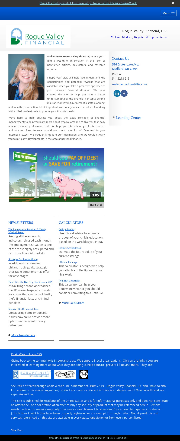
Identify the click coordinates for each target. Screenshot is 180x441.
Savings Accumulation (70, 248)
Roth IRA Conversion (69, 280)
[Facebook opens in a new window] (124, 93)
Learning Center (128, 117)
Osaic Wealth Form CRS (26, 354)
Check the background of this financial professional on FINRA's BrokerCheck (88, 3)
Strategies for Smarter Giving (23, 259)
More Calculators (73, 303)
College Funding (67, 229)
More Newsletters (23, 335)
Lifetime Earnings (68, 262)
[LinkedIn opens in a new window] (117, 93)
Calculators (71, 222)
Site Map (16, 430)
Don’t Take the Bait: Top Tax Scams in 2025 (30, 282)
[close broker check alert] (173, 3)
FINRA (93, 386)
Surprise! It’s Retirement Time (23, 309)
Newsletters (20, 222)
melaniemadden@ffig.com (129, 84)
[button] (168, 13)
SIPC (102, 386)
